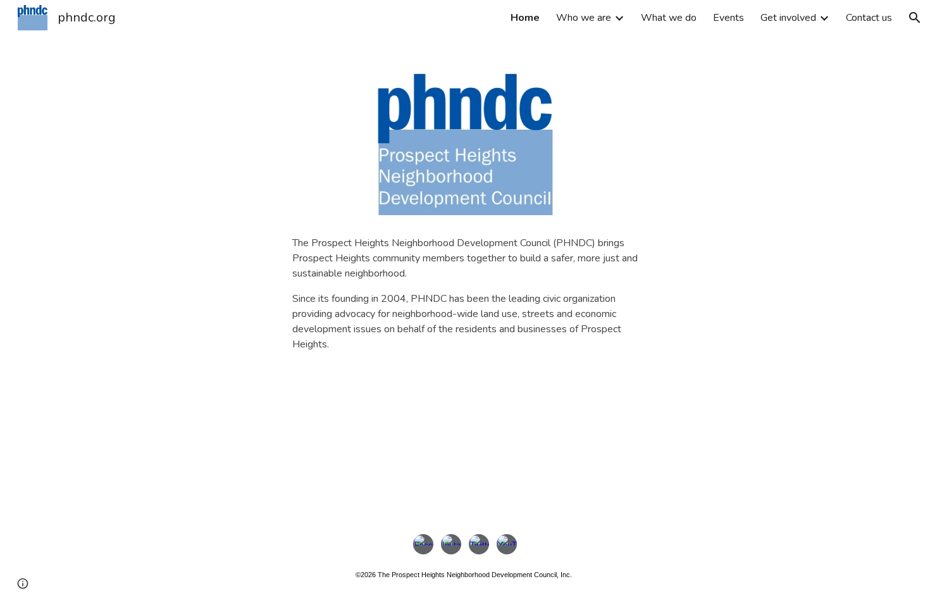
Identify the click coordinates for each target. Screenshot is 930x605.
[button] (915, 18)
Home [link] (525, 18)
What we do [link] (669, 18)
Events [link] (728, 18)
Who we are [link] (583, 18)
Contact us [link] (869, 18)
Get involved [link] (788, 18)
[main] (465, 297)
